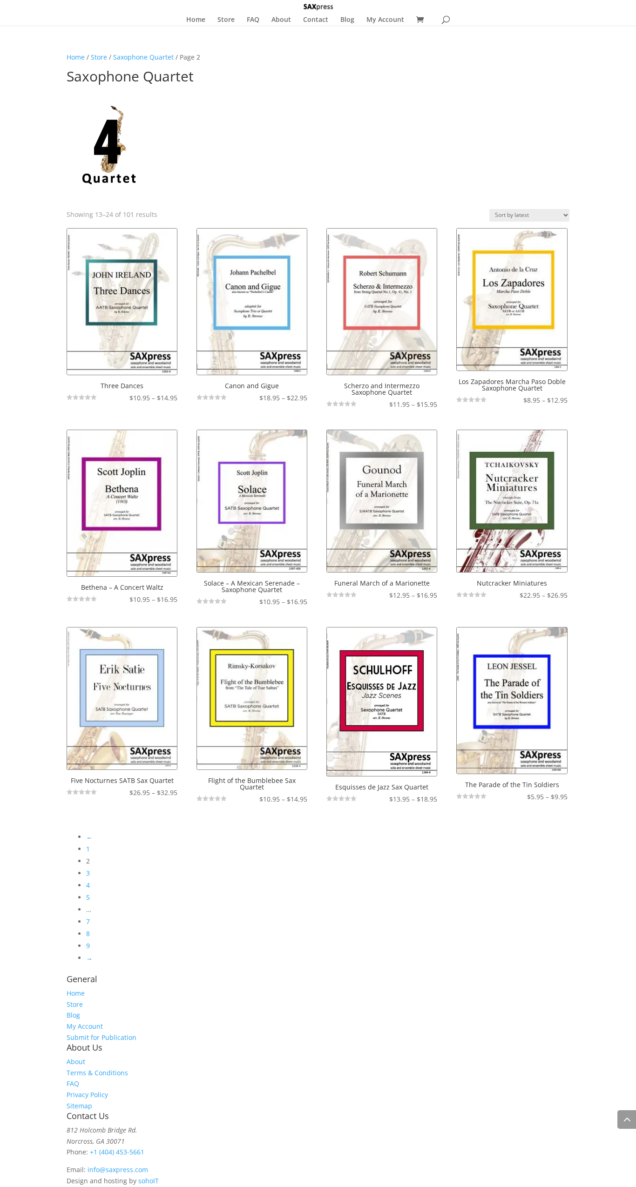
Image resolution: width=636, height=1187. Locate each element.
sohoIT (148, 1180)
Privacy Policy (87, 1094)
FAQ (253, 20)
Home (195, 20)
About (281, 20)
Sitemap (79, 1105)
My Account (385, 20)
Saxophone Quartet (143, 57)
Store (226, 20)
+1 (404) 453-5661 (117, 1151)
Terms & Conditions (97, 1072)
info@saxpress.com (118, 1169)
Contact (315, 20)
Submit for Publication (101, 1037)
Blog (347, 20)
